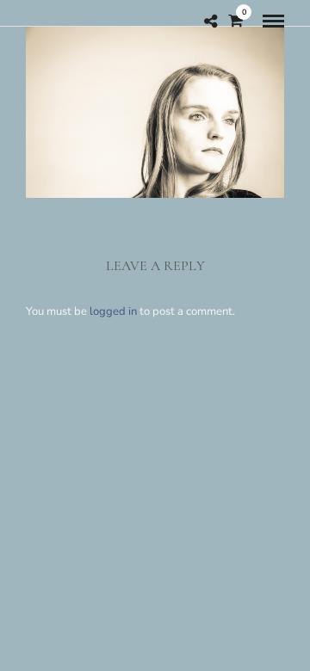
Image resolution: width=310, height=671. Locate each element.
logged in (113, 311)
